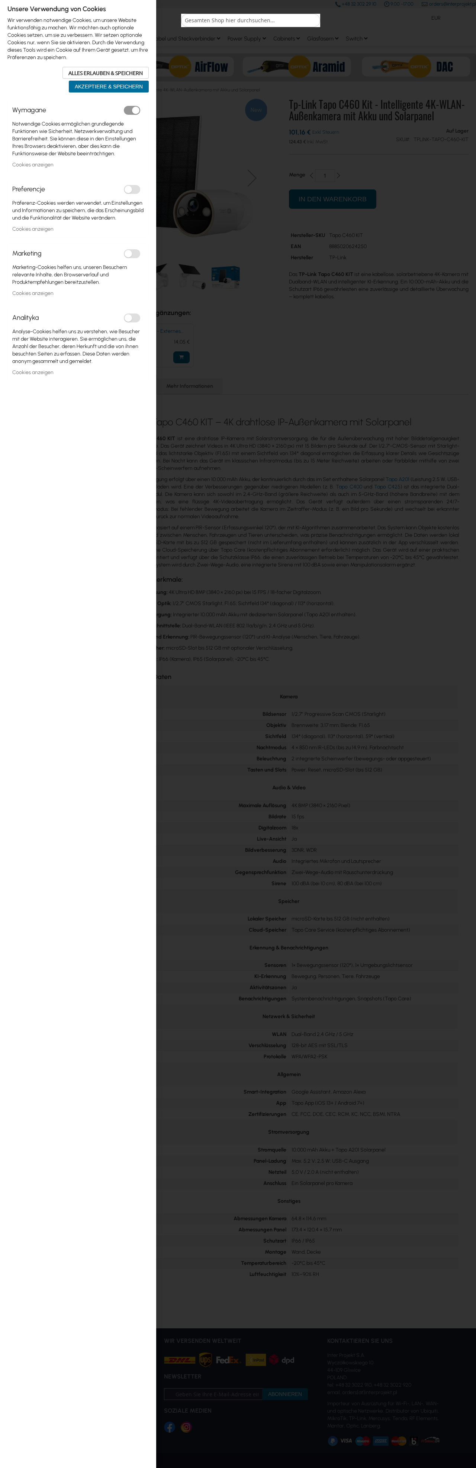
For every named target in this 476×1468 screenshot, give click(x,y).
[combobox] (250, 20)
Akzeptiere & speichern (109, 87)
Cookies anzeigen (33, 165)
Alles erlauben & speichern (105, 72)
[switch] (132, 110)
